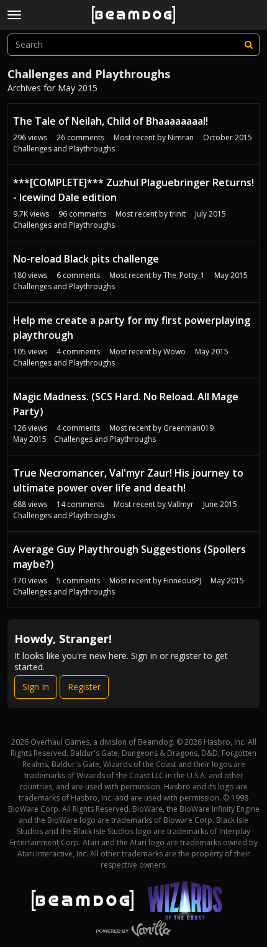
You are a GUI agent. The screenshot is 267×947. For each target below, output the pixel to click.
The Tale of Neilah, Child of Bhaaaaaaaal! (110, 121)
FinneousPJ (182, 580)
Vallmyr (181, 504)
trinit (178, 214)
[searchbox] (133, 45)
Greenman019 (188, 428)
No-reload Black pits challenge (86, 259)
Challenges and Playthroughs (64, 148)
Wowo (174, 351)
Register (84, 687)
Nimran (181, 137)
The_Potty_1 (184, 275)
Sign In (35, 687)
